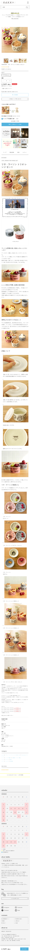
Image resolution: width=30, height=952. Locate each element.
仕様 (18, 152)
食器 (10, 759)
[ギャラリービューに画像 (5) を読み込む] (26, 61)
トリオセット (6, 75)
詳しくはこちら (15, 18)
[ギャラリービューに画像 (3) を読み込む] (16, 61)
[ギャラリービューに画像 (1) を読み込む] (6, 61)
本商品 (4, 116)
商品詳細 (12, 152)
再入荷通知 (15, 94)
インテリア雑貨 (7, 757)
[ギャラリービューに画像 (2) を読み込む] (11, 61)
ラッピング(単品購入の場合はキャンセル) (9, 118)
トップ (4, 152)
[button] (28, 2)
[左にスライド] (2, 61)
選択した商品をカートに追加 (15, 124)
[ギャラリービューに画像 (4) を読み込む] (21, 61)
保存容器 (11, 761)
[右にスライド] (28, 61)
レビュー (25, 152)
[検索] (26, 7)
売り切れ (24, 949)
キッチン (6, 759)
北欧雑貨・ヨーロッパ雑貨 (16, 757)
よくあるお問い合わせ (15, 898)
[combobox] (15, 7)
